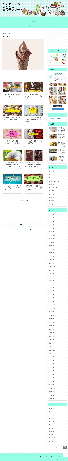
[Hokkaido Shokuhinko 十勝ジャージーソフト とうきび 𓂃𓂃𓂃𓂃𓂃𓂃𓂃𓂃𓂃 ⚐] (60, 89)
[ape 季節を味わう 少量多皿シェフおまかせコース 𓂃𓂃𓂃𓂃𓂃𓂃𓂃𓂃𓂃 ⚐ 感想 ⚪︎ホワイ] (51, 102)
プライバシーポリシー (44, 456)
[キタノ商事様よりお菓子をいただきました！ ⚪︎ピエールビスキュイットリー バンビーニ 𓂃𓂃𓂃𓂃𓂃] (55, 84)
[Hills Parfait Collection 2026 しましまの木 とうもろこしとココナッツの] (55, 93)
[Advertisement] (23, 76)
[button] (65, 447)
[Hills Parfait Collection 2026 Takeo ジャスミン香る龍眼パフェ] (64, 93)
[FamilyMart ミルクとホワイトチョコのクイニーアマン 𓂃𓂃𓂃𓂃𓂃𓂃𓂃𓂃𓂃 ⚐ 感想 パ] (55, 89)
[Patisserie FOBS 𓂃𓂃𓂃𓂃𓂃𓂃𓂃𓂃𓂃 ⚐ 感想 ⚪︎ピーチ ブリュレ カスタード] (51, 93)
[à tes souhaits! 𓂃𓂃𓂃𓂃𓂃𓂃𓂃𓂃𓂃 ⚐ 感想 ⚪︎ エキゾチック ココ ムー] (60, 98)
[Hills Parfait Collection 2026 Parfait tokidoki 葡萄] (60, 93)
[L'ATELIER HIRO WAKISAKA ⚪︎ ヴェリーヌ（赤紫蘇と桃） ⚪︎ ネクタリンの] (64, 102)
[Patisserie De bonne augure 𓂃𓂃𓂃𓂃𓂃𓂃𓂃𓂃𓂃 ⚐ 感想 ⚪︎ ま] (60, 84)
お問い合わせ (53, 456)
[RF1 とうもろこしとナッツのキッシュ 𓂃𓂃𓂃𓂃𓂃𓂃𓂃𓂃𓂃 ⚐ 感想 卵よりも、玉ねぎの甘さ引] (64, 84)
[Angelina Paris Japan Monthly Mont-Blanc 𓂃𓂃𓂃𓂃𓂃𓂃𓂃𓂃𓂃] (55, 98)
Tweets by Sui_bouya (54, 118)
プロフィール (60, 456)
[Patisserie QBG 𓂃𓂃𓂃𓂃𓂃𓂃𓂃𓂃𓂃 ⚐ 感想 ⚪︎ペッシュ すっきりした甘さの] (51, 89)
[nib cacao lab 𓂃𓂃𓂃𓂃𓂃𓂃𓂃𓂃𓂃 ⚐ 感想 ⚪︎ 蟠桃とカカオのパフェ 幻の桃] (51, 98)
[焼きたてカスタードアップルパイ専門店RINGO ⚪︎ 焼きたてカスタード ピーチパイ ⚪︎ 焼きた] (60, 102)
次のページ (23, 224)
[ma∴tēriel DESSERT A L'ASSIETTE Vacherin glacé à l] (64, 98)
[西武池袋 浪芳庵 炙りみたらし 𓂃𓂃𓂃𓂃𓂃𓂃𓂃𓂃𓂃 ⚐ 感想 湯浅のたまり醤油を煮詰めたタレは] (51, 84)
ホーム (36, 456)
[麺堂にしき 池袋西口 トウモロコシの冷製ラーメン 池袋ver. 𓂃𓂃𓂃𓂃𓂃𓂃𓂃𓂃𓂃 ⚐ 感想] (55, 102)
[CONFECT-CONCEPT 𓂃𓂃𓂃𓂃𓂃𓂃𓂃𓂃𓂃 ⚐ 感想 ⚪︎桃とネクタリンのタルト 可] (64, 89)
